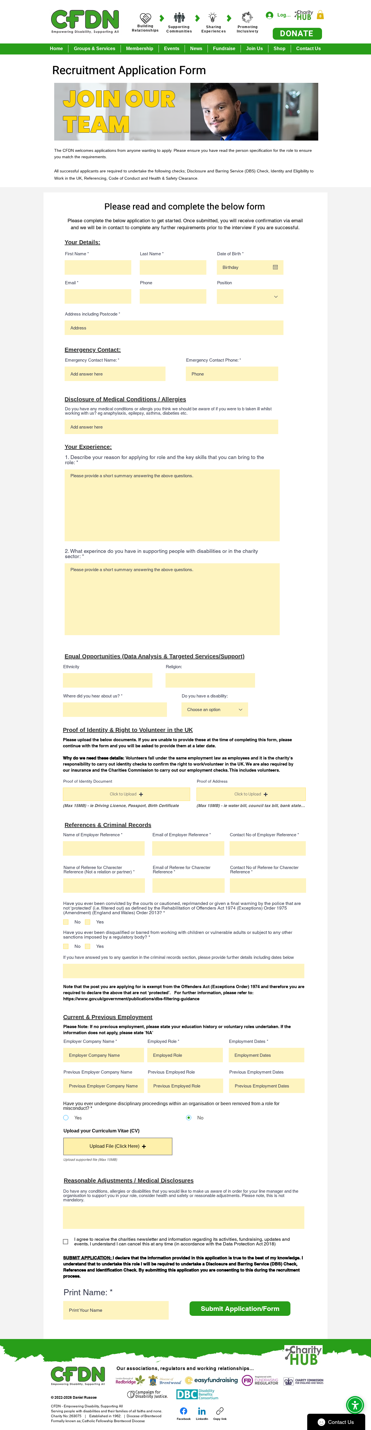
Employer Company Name (88, 1041)
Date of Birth (231, 254)
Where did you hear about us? (91, 696)
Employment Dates (247, 1041)
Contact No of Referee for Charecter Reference (264, 869)
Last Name (150, 254)
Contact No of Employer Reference (263, 835)
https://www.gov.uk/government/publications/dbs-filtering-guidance (132, 998)
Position (224, 282)
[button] (320, 14)
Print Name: (85, 1292)
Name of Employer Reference (91, 835)
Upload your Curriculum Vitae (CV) (101, 1131)
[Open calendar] (275, 267)
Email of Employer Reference (180, 835)
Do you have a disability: (205, 696)
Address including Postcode (91, 314)
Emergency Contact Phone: (212, 360)
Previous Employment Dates (256, 1072)
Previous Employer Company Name (97, 1072)
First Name (75, 254)
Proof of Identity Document (87, 781)
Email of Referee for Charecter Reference (181, 869)
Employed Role (162, 1041)
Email (70, 282)
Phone (146, 282)
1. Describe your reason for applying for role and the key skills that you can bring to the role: (164, 460)
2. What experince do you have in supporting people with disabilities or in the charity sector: (161, 554)
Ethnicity (71, 666)
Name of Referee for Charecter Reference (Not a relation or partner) (97, 869)
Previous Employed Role (171, 1072)
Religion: (174, 666)
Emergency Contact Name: (91, 360)
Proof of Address (212, 781)
